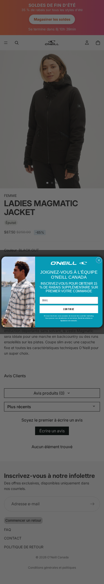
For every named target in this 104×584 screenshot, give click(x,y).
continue (68, 309)
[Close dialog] (98, 260)
